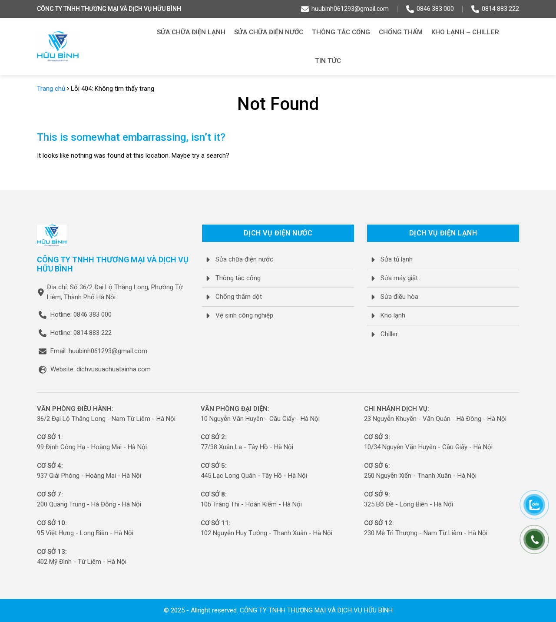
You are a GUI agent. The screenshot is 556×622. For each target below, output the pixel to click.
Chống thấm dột (238, 297)
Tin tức (328, 61)
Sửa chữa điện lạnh (191, 32)
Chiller (389, 334)
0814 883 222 (500, 8)
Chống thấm (401, 32)
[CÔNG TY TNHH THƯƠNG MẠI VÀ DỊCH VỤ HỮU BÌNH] (58, 46)
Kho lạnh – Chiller (465, 32)
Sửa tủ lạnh (397, 259)
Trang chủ (51, 89)
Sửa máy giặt (399, 278)
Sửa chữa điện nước (268, 32)
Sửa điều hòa (399, 297)
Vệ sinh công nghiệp (244, 315)
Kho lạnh (393, 315)
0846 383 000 (435, 8)
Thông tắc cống (341, 32)
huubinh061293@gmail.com (350, 8)
